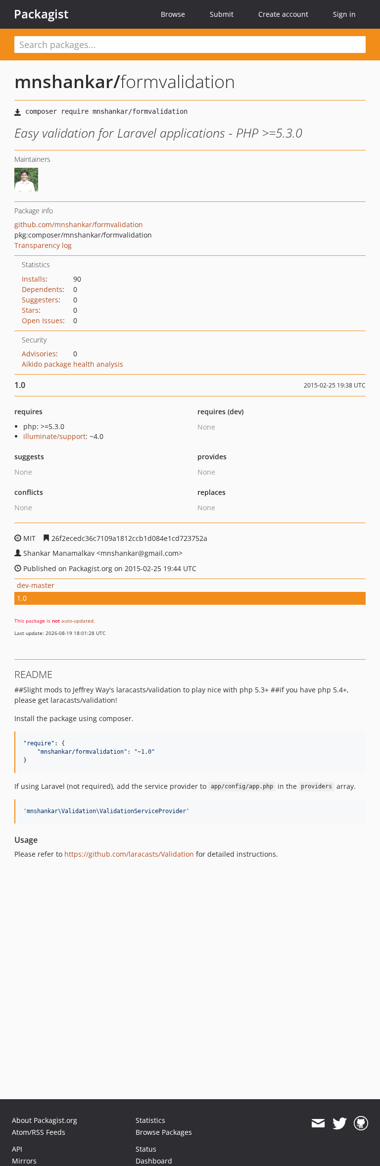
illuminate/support (54, 436)
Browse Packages (164, 1132)
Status (146, 1149)
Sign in (344, 14)
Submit (222, 14)
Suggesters (40, 299)
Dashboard (154, 1161)
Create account (283, 14)
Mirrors (24, 1161)
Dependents (42, 289)
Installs (34, 279)
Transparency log (43, 245)
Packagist (41, 14)
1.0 (22, 598)
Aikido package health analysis (72, 364)
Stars (30, 310)
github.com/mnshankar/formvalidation (78, 224)
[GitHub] (361, 1123)
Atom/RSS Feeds (38, 1132)
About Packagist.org (44, 1120)
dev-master (35, 585)
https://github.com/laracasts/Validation (129, 854)
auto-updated (77, 620)
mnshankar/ (67, 81)
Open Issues (42, 320)
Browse (173, 14)
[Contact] (318, 1123)
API (17, 1149)
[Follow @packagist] (339, 1123)
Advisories (39, 353)
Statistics (150, 1120)
